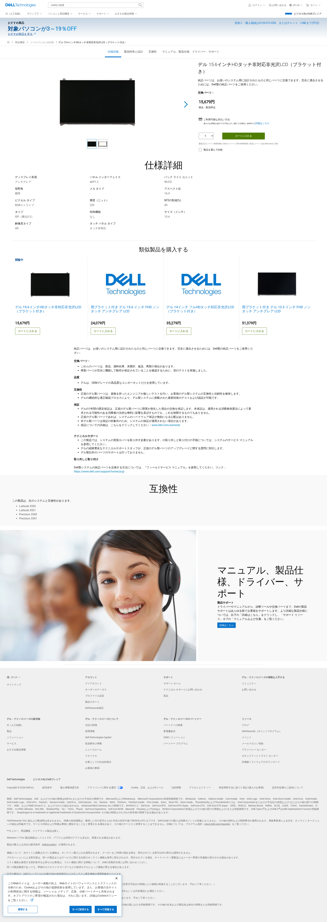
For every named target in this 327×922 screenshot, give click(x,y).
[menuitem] (35, 14)
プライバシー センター (254, 749)
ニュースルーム (93, 749)
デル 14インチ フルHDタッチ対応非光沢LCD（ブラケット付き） (200, 309)
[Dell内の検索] (140, 5)
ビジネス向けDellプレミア (308, 13)
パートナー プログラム (176, 743)
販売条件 (47, 787)
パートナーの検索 (173, 725)
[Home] (8, 42)
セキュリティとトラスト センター (260, 755)
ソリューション (15, 737)
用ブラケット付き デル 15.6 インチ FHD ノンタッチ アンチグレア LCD (125, 309)
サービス (11, 743)
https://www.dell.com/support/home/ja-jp (99, 471)
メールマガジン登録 (252, 743)
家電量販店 (169, 731)
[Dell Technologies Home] (20, 5)
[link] (277, 5)
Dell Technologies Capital (98, 737)
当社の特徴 (91, 725)
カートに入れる (243, 135)
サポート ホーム (172, 683)
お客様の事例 (92, 768)
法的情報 (176, 787)
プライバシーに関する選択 (101, 787)
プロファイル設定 (94, 695)
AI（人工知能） (15, 725)
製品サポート (92, 701)
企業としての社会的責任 (98, 762)
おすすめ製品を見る (20, 34)
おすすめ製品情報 (16, 749)
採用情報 (90, 731)
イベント (246, 737)
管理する (23, 909)
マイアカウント (93, 683)
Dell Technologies (16, 779)
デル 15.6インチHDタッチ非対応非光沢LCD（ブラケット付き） (48, 309)
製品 (9, 731)
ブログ (245, 725)
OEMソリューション (174, 737)
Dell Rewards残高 (94, 708)
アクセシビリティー (200, 787)
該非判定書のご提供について (287, 787)
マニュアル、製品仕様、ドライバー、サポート (190, 51)
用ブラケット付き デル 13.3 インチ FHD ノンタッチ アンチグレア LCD (276, 309)
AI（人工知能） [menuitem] (13, 13)
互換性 (153, 51)
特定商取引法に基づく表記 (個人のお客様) (241, 787)
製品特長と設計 (133, 51)
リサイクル (91, 755)
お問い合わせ (249, 689)
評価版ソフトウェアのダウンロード (261, 762)
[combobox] (95, 5)
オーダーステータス (96, 689)
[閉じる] (116, 878)
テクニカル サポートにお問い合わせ (183, 689)
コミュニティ (249, 683)
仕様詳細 (113, 51)
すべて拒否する (80, 909)
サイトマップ (14, 684)
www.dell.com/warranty (166, 425)
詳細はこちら (262, 123)
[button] (257, 5)
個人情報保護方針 (69, 787)
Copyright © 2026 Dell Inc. (20, 787)
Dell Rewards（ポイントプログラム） (262, 731)
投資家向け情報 (93, 743)
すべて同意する (105, 909)
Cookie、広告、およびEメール (147, 787)
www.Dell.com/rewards (217, 824)
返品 (166, 695)
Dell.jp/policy (49, 844)
